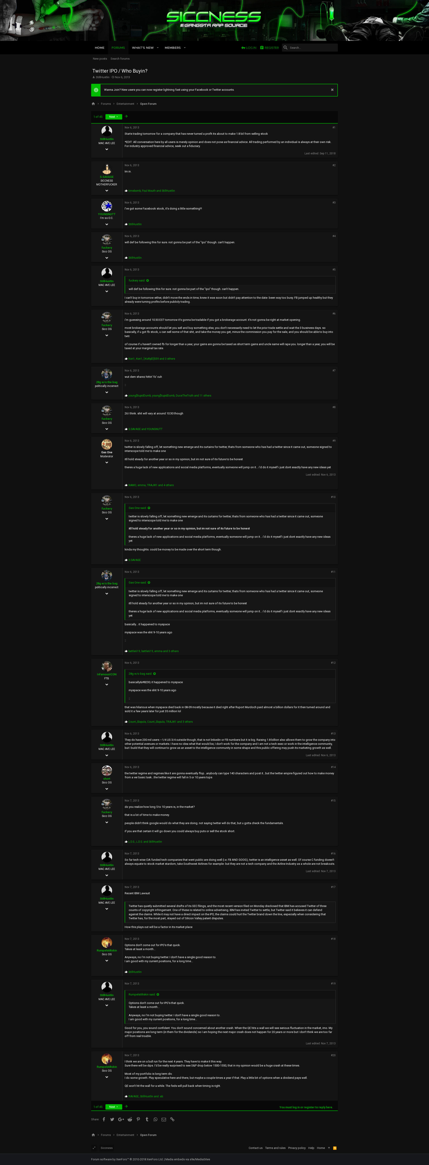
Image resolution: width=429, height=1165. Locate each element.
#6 (334, 313)
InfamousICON (106, 674)
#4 (334, 236)
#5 (334, 269)
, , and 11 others (169, 395)
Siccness (107, 1148)
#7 (334, 370)
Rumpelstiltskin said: (142, 994)
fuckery (107, 247)
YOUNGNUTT (107, 214)
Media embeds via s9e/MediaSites (187, 1159)
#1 (334, 127)
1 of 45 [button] (97, 116)
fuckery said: (137, 280)
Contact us (256, 1148)
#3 (334, 202)
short (106, 778)
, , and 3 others (151, 358)
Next (112, 116)
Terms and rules (275, 1148)
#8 (334, 407)
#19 (333, 983)
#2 (334, 165)
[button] (158, 48)
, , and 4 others (151, 485)
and (145, 429)
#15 (333, 800)
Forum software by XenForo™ (127, 1159)
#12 (333, 662)
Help (311, 1148)
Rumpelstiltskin (107, 950)
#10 (333, 497)
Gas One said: (138, 508)
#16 (333, 853)
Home (321, 1148)
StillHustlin (102, 77)
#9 (334, 440)
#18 (333, 938)
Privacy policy (297, 1148)
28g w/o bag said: (140, 673)
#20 (333, 1055)
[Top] (329, 1148)
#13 (333, 733)
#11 (333, 571)
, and (151, 190)
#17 (333, 887)
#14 (333, 767)
